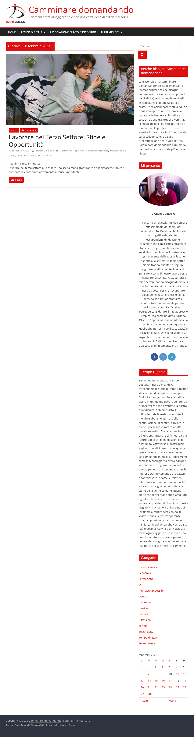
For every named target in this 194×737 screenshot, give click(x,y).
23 (163, 687)
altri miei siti (110, 32)
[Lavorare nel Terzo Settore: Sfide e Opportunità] (70, 56)
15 (156, 680)
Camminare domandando (81, 9)
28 (149, 694)
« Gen (144, 701)
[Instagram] (163, 357)
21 (149, 687)
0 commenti (65, 150)
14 (149, 680)
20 (142, 687)
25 (177, 687)
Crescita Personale (98, 150)
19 (184, 680)
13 (142, 680)
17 (170, 680)
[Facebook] (154, 357)
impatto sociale (118, 150)
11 (177, 674)
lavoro (14, 130)
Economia (145, 573)
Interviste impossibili (152, 590)
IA (140, 584)
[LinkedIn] (172, 357)
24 (170, 687)
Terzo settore (29, 130)
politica (143, 614)
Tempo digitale (148, 637)
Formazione (146, 579)
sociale (143, 626)
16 (163, 680)
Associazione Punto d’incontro (73, 32)
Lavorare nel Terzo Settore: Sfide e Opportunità (57, 140)
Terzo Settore (45, 155)
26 (184, 687)
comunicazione (148, 567)
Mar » (172, 701)
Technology (146, 631)
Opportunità (23, 155)
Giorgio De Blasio (44, 150)
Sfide (33, 155)
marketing (145, 602)
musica (143, 608)
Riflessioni (145, 620)
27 (142, 694)
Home (12, 32)
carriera (82, 150)
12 (184, 674)
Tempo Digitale (31, 32)
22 (156, 687)
